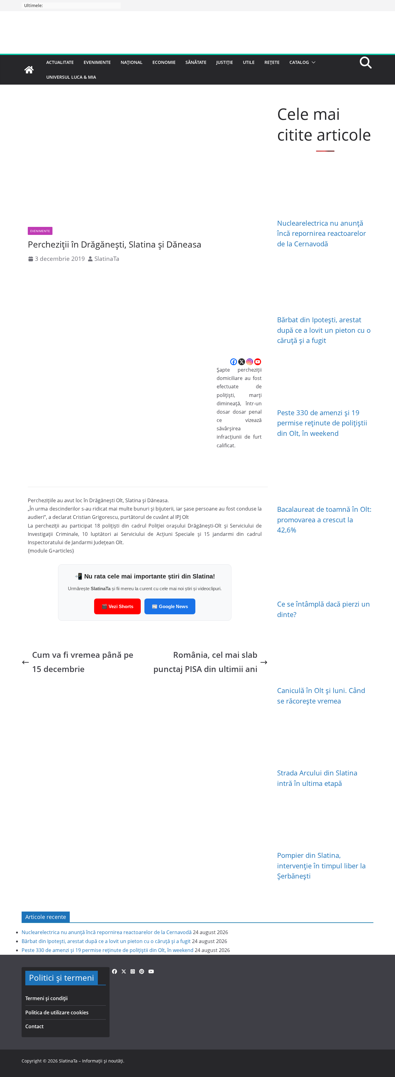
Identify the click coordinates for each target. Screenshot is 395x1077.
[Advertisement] (145, 311)
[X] (241, 361)
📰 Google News (170, 606)
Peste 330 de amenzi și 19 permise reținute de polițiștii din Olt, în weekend (322, 423)
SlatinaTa (106, 258)
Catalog (299, 62)
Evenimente (97, 62)
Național (132, 62)
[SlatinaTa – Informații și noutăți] (29, 70)
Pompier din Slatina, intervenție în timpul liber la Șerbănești (321, 865)
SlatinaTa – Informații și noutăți (91, 1061)
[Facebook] (233, 361)
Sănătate (195, 62)
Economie (164, 62)
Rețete (272, 62)
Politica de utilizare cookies (57, 1012)
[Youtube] (257, 361)
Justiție (224, 62)
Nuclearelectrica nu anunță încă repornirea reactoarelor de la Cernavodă (321, 233)
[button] (312, 62)
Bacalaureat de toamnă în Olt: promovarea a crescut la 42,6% (324, 519)
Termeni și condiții (46, 998)
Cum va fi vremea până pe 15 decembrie (82, 661)
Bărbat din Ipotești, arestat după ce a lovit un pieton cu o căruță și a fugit (324, 330)
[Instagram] (249, 361)
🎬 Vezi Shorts (117, 606)
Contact (34, 1026)
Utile (249, 62)
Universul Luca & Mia (71, 77)
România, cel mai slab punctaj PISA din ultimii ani (205, 661)
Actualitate (60, 62)
